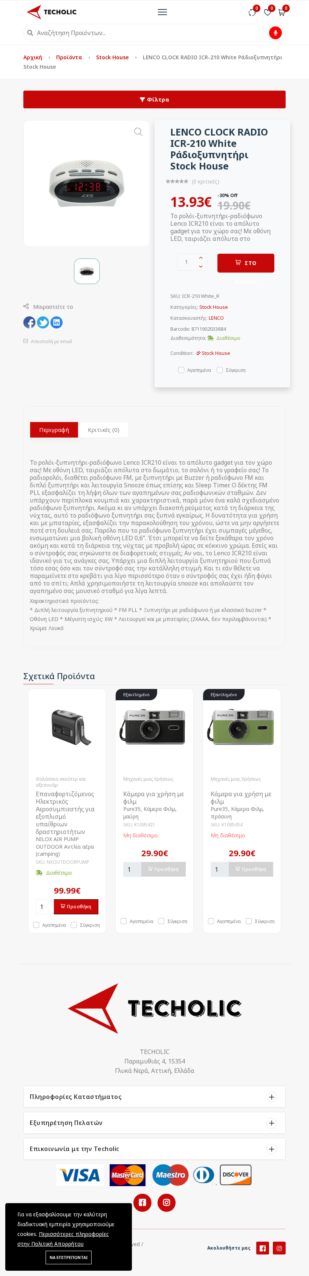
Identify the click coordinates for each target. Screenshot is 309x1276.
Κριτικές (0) (103, 429)
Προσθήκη (79, 906)
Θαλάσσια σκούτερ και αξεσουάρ (61, 782)
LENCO (216, 317)
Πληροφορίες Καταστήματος (76, 1097)
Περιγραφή (54, 429)
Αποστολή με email (51, 341)
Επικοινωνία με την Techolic (74, 1149)
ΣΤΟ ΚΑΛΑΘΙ (246, 266)
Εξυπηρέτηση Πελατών (66, 1123)
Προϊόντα (70, 57)
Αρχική (33, 57)
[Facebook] (262, 1248)
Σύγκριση (236, 370)
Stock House (113, 57)
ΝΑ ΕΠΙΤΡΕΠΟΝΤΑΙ (68, 1257)
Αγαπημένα (199, 370)
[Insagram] (279, 1248)
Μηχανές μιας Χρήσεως (148, 779)
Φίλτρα (157, 99)
